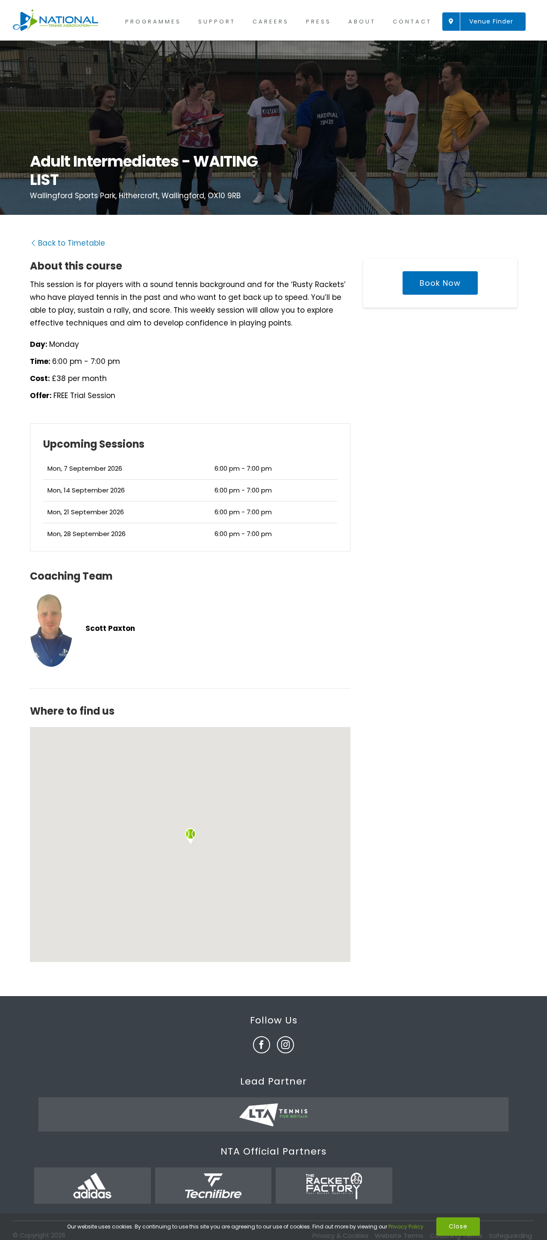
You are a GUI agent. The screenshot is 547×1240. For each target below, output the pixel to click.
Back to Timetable (71, 243)
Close (458, 1226)
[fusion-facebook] (261, 1044)
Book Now (440, 283)
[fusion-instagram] (285, 1044)
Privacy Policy (405, 1226)
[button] (190, 836)
